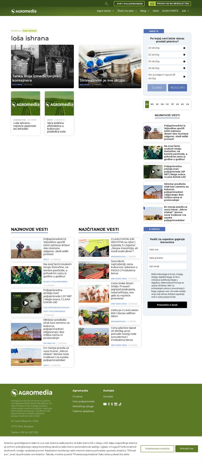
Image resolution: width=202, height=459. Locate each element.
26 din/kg (153, 68)
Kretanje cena (119, 279)
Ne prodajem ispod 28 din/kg (161, 76)
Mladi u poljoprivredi (55, 282)
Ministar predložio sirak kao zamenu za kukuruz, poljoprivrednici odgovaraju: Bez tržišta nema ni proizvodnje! (56, 329)
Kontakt (108, 396)
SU (167, 104)
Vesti (156, 11)
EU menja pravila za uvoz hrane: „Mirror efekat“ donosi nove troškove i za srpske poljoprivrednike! (56, 354)
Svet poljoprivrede (130, 3)
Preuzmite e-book (167, 304)
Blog (143, 11)
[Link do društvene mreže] (105, 404)
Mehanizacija (118, 256)
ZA (187, 104)
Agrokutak (19, 120)
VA (177, 104)
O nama (77, 396)
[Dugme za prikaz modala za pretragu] (106, 3)
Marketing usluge (83, 406)
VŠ (172, 104)
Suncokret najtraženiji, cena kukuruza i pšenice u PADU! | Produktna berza (124, 267)
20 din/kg (153, 47)
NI (157, 104)
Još (184, 11)
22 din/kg (153, 54)
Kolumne (17, 84)
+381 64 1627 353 (29, 432)
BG (147, 104)
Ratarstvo (49, 343)
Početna (15, 30)
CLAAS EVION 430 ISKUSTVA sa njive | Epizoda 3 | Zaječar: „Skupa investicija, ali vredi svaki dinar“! (124, 245)
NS (152, 104)
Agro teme (104, 11)
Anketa (153, 31)
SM (162, 104)
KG (182, 104)
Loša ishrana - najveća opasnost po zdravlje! (24, 126)
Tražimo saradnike (83, 411)
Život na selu (125, 11)
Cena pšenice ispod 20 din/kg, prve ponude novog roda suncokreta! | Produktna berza (123, 334)
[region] (101, 447)
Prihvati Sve (186, 449)
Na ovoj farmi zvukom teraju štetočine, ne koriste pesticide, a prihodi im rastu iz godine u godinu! (57, 270)
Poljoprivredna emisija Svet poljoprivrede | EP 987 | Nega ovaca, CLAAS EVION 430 (57, 296)
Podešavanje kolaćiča (157, 449)
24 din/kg (153, 61)
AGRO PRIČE (170, 11)
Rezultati (177, 87)
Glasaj (157, 87)
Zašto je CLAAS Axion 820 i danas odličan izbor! (124, 313)
